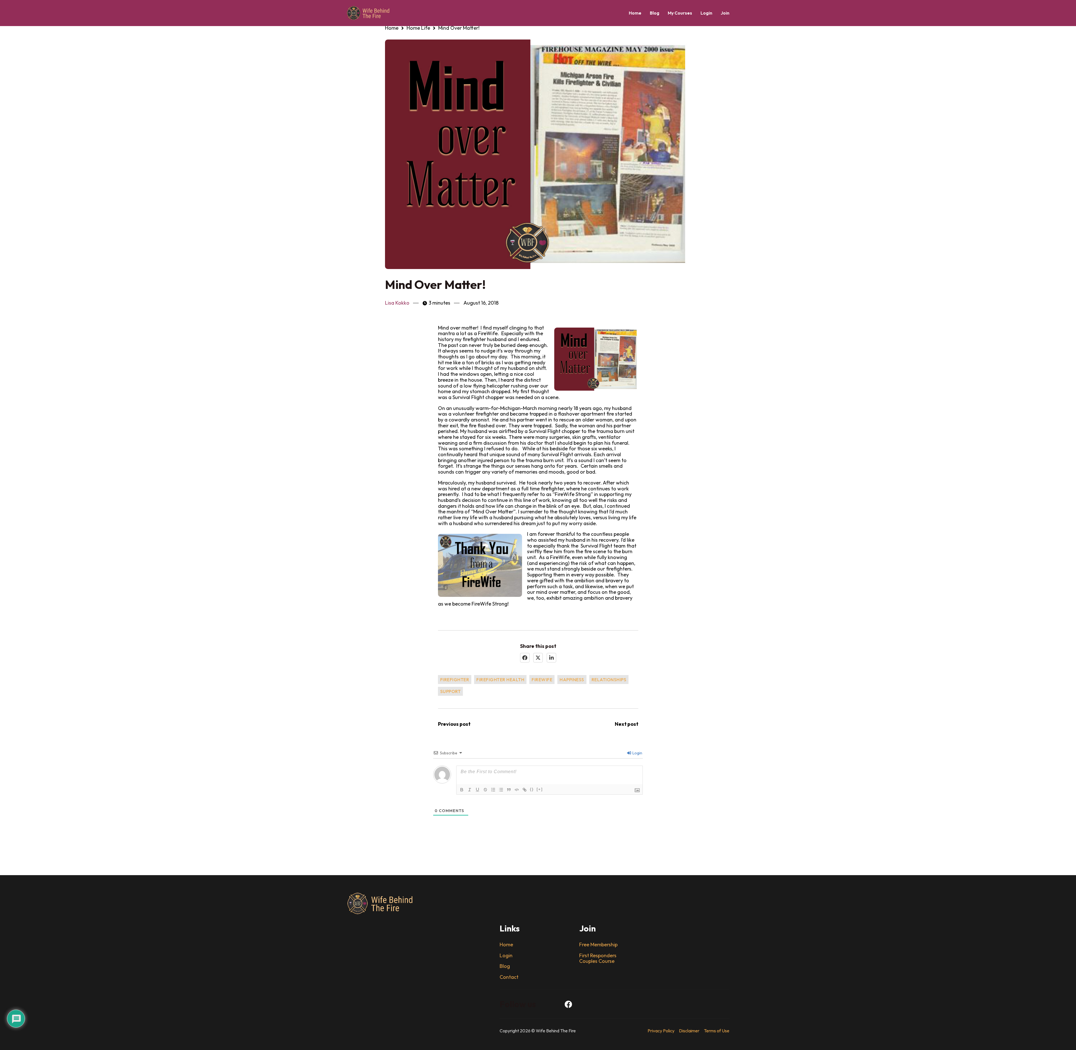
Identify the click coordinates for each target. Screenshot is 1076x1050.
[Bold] (462, 789)
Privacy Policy (661, 1030)
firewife (542, 679)
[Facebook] (525, 657)
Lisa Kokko (397, 303)
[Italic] (470, 789)
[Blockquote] (509, 789)
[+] (540, 789)
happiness (572, 679)
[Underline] (477, 789)
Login (706, 12)
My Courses (680, 12)
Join (725, 12)
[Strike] (485, 789)
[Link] (524, 789)
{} (532, 789)
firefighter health (500, 679)
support (450, 691)
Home (635, 12)
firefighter (454, 679)
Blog (654, 12)
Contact (509, 977)
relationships (609, 679)
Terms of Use (716, 1030)
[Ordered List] (493, 789)
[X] (538, 657)
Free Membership (598, 945)
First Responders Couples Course (597, 958)
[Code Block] (517, 789)
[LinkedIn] (551, 657)
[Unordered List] (501, 789)
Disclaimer (689, 1030)
